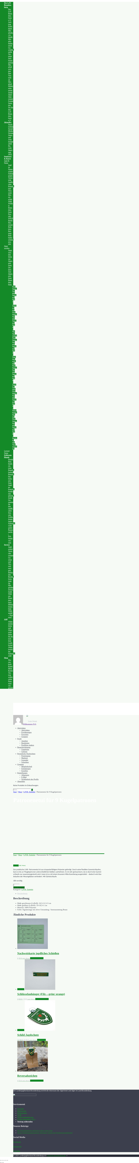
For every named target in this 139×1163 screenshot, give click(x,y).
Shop (6, 658)
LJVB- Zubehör (29, 792)
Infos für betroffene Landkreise (10, 639)
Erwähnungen (26, 732)
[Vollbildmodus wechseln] (3, 1160)
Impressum (21, 1111)
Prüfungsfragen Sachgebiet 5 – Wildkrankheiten (14, 404)
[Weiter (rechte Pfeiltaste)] (3, 1162)
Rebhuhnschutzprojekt (10, 239)
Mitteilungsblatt (10, 606)
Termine (10, 55)
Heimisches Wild (10, 198)
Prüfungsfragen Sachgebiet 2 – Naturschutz (14, 324)
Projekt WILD (10, 216)
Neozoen (10, 192)
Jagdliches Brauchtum (11, 185)
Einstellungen (22, 773)
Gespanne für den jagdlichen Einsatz (10, 507)
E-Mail (24, 777)
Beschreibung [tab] (22, 893)
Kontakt (20, 1109)
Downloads (10, 591)
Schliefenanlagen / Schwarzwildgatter (11, 522)
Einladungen (26, 769)
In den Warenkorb (19, 887)
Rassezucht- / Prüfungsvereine (10, 536)
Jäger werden (6, 247)
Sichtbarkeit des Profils (30, 779)
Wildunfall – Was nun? (10, 614)
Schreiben (25, 762)
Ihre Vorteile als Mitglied (10, 78)
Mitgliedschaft (26, 766)
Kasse (10, 666)
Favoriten (24, 734)
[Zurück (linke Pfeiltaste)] (1, 1162)
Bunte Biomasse (10, 222)
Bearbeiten (25, 743)
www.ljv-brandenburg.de (56, 1156)
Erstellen (24, 771)
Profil (19, 739)
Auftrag (10, 23)
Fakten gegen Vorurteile (10, 176)
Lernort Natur (7, 452)
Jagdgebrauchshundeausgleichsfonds (11, 491)
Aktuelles (7, 122)
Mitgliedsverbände (10, 34)
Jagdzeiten (10, 548)
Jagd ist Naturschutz (10, 168)
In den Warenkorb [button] (36, 958)
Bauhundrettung (10, 465)
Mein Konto (10, 669)
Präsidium (10, 27)
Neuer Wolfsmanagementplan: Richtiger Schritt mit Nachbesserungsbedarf (44, 1133)
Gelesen (24, 752)
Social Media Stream (10, 131)
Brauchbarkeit (11, 471)
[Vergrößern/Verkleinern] (1, 1160)
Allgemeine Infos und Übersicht (10, 627)
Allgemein (25, 775)
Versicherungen (10, 553)
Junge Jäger (10, 93)
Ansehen (24, 741)
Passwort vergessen (10, 684)
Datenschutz (22, 1113)
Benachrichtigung (23, 747)
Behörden (10, 573)
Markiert (24, 758)
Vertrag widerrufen (10, 676)
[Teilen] (5, 1160)
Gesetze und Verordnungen (10, 564)
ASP (6, 619)
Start (15, 792)
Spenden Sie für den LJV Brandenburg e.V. (10, 111)
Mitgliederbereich (10, 42)
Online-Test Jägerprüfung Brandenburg (10, 275)
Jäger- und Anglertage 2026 (10, 139)
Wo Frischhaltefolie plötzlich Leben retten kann (35, 1131)
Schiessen (7, 455)
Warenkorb (9, 662)
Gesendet (24, 760)
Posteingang (25, 756)
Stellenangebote (10, 60)
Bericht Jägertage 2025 (10, 150)
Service (7, 545)
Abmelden (21, 781)
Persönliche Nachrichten (26, 754)
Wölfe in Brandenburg (10, 207)
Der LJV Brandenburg (7, 5)
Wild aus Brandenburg (10, 598)
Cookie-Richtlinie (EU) (26, 1119)
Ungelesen (25, 749)
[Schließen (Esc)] (7, 1160)
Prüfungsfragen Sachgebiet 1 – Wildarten (14, 298)
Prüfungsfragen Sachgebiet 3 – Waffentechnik (14, 350)
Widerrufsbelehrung (25, 1117)
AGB (19, 1115)
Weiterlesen (41, 1040)
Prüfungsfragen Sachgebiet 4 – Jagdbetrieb (14, 377)
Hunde (6, 457)
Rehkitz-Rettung (10, 230)
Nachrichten (10, 125)
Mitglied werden (10, 68)
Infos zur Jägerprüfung (10, 261)
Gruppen (24, 737)
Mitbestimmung (10, 88)
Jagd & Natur (6, 162)
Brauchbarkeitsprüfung (11, 478)
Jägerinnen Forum (10, 99)
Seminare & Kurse (7, 157)
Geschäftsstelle (11, 50)
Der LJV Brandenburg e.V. (10, 14)
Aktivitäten (21, 728)
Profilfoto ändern (27, 745)
